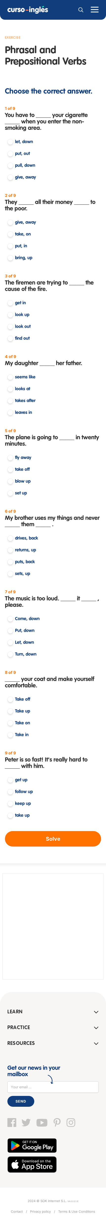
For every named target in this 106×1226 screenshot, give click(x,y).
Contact (17, 1211)
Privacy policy (40, 1211)
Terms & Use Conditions (76, 1211)
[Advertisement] (53, 926)
